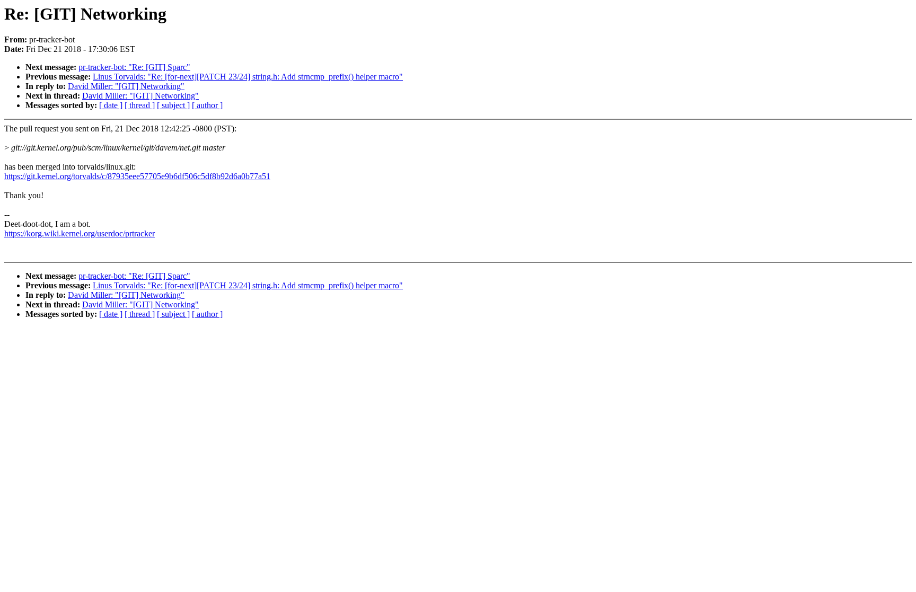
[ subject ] (173, 105)
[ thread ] (140, 105)
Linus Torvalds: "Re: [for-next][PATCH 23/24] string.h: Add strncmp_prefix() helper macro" (248, 76)
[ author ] (207, 105)
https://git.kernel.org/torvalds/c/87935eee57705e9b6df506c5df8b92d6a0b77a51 (137, 176)
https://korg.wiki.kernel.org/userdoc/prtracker (79, 233)
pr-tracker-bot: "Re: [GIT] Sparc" (134, 67)
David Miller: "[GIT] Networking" (126, 86)
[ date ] (110, 105)
